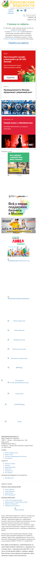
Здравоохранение (10, 467)
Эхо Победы (8, 472)
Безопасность (9, 471)
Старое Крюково (10, 491)
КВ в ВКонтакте (9, 478)
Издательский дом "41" (11, 504)
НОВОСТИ (31, 20)
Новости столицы (10, 463)
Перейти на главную (18, 42)
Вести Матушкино (10, 495)
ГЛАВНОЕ (31, 17)
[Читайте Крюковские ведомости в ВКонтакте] (21, 10)
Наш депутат (8, 458)
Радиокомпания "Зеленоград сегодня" (16, 502)
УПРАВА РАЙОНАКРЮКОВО (11, 11)
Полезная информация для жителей (16, 456)
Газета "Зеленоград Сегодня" (13, 500)
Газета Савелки (9, 489)
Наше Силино (9, 493)
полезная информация (10, 39)
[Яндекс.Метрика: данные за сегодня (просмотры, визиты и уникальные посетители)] (19, 509)
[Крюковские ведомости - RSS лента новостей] (25, 10)
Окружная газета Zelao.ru (12, 505)
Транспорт (8, 469)
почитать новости (16, 31)
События (7, 465)
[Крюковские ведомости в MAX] (18, 10)
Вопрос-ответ (9, 454)
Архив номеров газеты (11, 453)
